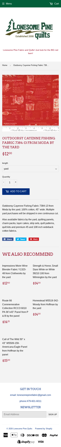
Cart (56, 3)
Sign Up (52, 414)
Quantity (6, 177)
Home (4, 65)
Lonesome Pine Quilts (22, 429)
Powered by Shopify (43, 429)
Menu (9, 3)
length (5, 163)
